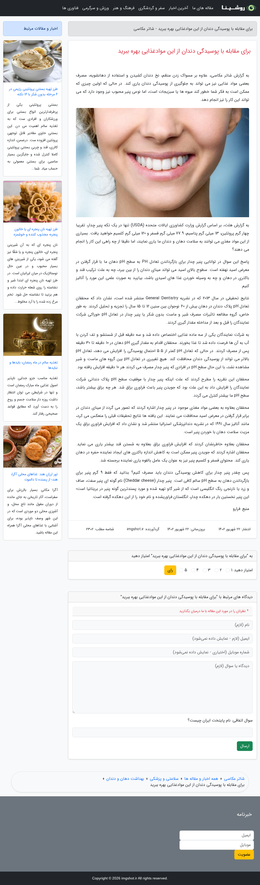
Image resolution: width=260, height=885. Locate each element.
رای (170, 570)
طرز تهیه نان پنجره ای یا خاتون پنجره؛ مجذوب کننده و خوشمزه (36, 232)
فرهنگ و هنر (123, 8)
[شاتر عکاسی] (238, 8)
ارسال (244, 746)
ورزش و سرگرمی (95, 8)
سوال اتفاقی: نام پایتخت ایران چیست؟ (220, 720)
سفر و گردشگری (151, 8)
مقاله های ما (202, 8)
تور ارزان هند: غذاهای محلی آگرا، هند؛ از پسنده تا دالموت (34, 477)
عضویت (244, 854)
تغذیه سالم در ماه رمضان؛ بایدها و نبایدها (33, 365)
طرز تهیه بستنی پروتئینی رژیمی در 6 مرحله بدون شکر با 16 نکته (33, 91)
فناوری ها (70, 8)
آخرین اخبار (178, 8)
